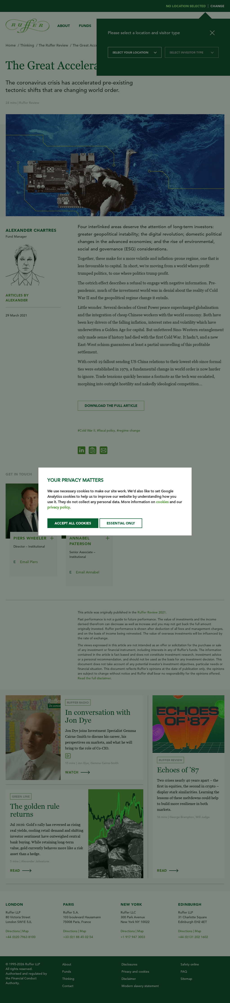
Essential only (121, 523)
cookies (162, 502)
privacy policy (58, 507)
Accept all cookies (73, 523)
